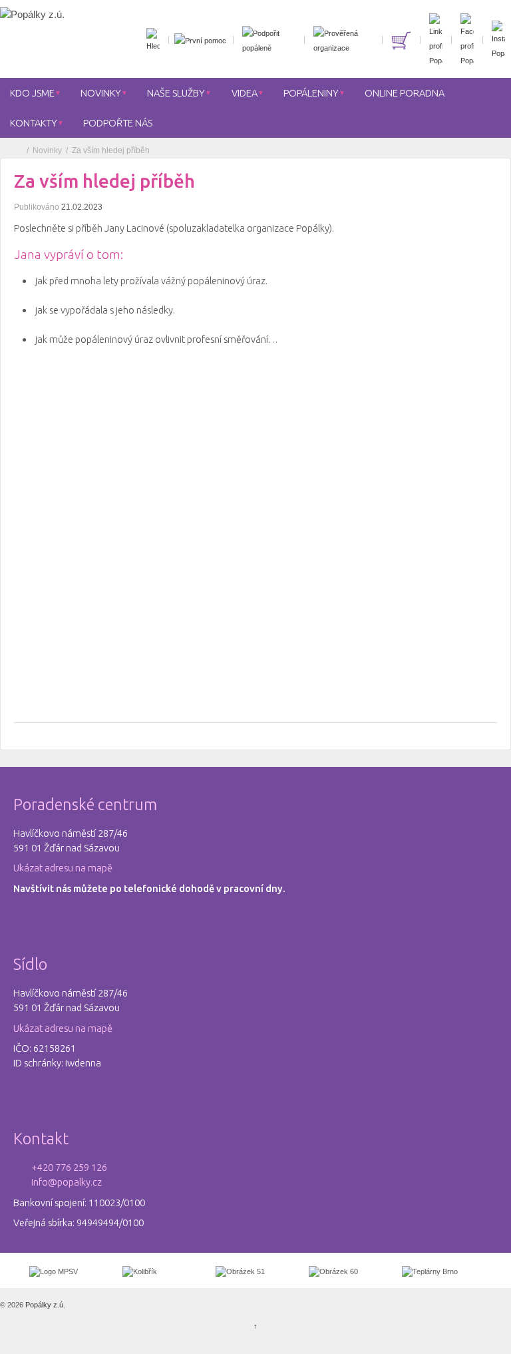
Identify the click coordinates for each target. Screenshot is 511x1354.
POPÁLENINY (311, 93)
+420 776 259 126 (69, 1167)
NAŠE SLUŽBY (176, 93)
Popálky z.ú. (44, 1305)
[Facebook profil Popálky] (465, 40)
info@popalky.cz (66, 1182)
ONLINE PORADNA (404, 93)
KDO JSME (32, 93)
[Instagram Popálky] (496, 40)
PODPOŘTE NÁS (117, 122)
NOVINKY (101, 93)
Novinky (47, 150)
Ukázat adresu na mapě (62, 867)
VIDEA (244, 93)
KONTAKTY (33, 122)
